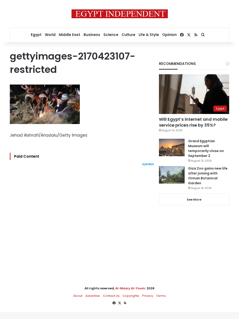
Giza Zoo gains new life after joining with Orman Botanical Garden (208, 175)
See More (194, 199)
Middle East (69, 34)
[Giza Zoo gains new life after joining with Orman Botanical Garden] (172, 175)
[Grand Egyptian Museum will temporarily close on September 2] (172, 147)
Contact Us (111, 296)
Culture (128, 34)
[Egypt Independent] (119, 13)
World (50, 34)
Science (110, 34)
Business (92, 34)
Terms (161, 296)
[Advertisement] (83, 217)
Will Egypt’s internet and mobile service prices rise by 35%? (193, 122)
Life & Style (149, 34)
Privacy (147, 296)
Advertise (92, 296)
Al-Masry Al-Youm (130, 288)
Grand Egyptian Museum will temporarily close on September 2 (206, 148)
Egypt (36, 34)
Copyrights (131, 296)
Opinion (169, 34)
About (77, 296)
